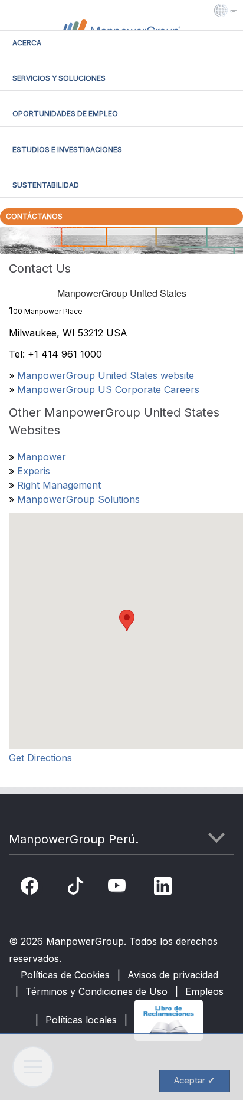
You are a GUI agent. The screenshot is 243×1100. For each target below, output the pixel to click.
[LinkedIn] (165, 888)
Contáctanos (34, 216)
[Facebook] (32, 888)
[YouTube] (119, 888)
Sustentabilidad (45, 185)
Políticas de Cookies (65, 975)
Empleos (204, 991)
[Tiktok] (75, 888)
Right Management (59, 485)
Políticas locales (81, 1020)
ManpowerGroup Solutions (78, 499)
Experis (33, 471)
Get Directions (40, 758)
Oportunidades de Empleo (65, 113)
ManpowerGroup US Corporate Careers (108, 389)
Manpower (41, 457)
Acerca (26, 42)
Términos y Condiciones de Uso (96, 991)
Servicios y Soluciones (59, 78)
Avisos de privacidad (172, 975)
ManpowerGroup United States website (105, 375)
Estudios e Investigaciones (67, 149)
